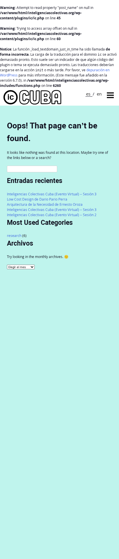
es (88, 94)
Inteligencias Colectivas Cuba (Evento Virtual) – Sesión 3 (51, 194)
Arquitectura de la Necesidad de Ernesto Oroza (45, 204)
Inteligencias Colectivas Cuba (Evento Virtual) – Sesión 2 (51, 214)
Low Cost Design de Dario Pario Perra (37, 199)
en (99, 94)
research (14, 235)
